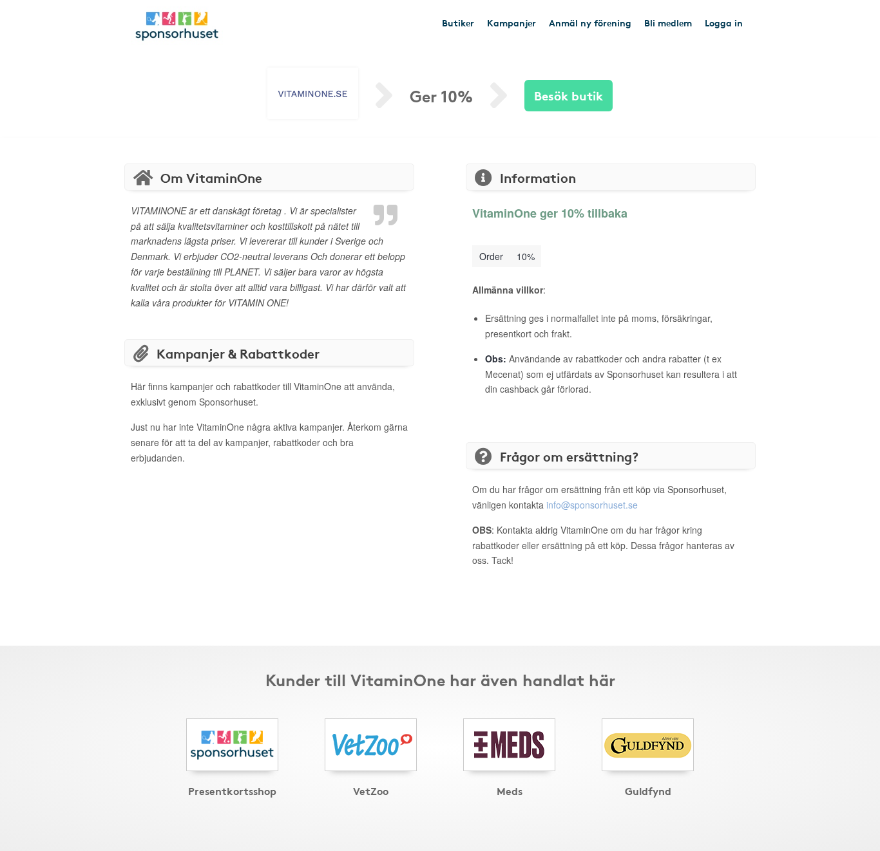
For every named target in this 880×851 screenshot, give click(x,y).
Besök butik (568, 95)
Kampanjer (511, 22)
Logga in (724, 22)
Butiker (458, 22)
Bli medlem (668, 22)
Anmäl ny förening (590, 22)
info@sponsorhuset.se (592, 504)
